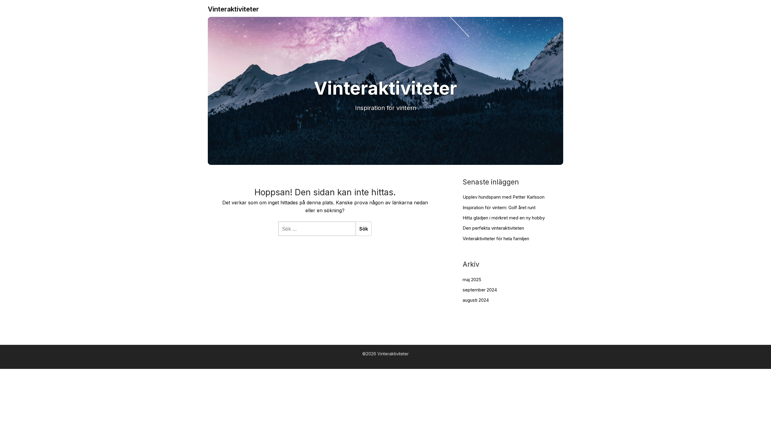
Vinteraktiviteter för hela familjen (496, 238)
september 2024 (480, 290)
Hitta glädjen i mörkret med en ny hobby (504, 218)
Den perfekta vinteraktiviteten (493, 228)
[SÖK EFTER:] (317, 229)
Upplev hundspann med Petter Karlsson (504, 197)
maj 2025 (472, 279)
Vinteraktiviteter (233, 9)
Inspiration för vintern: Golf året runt (499, 207)
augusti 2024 (476, 300)
